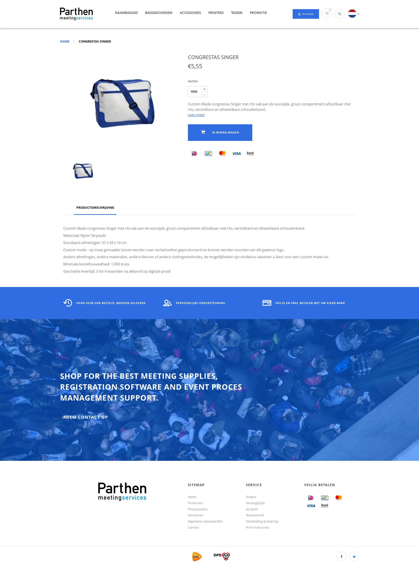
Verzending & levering (262, 521)
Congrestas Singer (95, 41)
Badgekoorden (158, 12)
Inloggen (308, 13)
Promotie (258, 12)
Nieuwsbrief (255, 515)
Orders (251, 497)
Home (64, 41)
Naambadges (126, 12)
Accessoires (190, 12)
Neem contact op (85, 417)
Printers (216, 12)
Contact (193, 527)
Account (252, 509)
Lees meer (196, 115)
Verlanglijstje (255, 503)
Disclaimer (195, 515)
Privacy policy (198, 509)
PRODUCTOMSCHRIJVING (95, 207)
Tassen (236, 12)
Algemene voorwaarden (205, 521)
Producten (195, 503)
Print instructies (257, 527)
